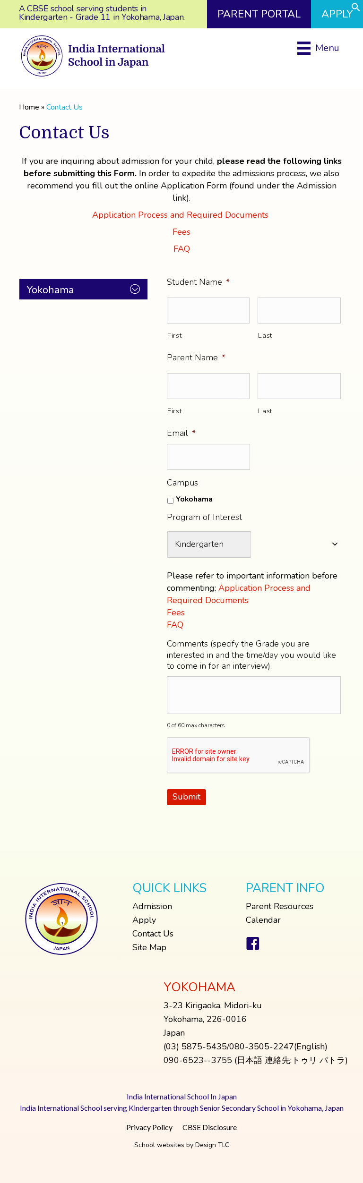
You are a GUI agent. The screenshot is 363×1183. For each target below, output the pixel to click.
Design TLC (212, 1144)
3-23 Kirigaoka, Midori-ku (213, 1005)
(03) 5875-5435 (195, 1046)
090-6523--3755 (198, 1060)
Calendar (263, 920)
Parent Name (196, 357)
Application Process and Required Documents (181, 215)
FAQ (181, 249)
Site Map (149, 947)
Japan (174, 1032)
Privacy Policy (149, 1127)
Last (265, 335)
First (174, 335)
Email (181, 433)
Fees (181, 232)
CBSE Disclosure (209, 1127)
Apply (144, 920)
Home (29, 107)
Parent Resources (279, 906)
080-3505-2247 (261, 1046)
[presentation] (239, 755)
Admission (152, 906)
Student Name (198, 282)
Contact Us (152, 933)
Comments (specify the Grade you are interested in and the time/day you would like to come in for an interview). (251, 655)
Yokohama (194, 499)
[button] (356, 9)
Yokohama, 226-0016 (205, 1019)
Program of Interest (204, 517)
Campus (182, 482)
